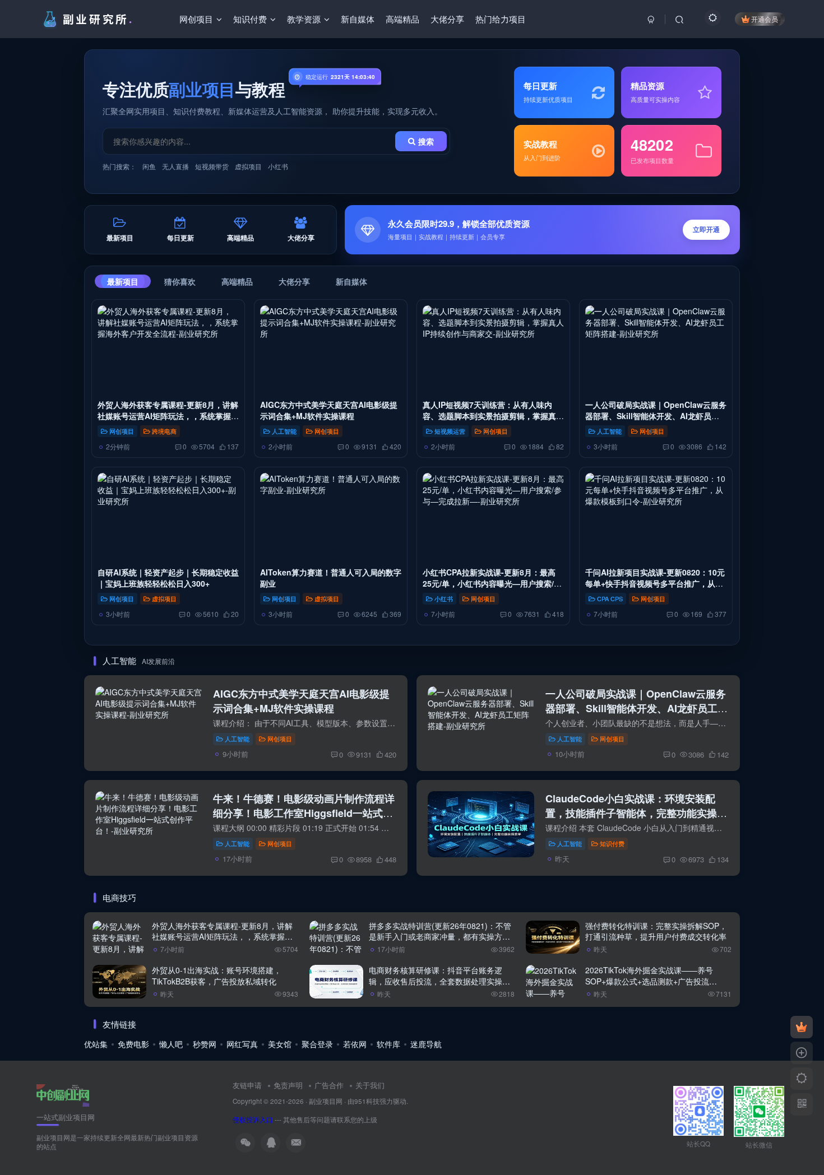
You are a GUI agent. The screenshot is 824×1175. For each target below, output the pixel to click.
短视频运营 (449, 430)
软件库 (388, 1043)
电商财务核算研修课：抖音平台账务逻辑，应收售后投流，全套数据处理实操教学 (439, 980)
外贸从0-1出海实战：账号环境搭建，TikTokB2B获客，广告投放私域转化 (216, 975)
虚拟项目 (248, 166)
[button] (542, 229)
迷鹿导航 (426, 1043)
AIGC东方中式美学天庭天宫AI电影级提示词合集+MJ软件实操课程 (328, 410)
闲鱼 (149, 166)
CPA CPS (610, 598)
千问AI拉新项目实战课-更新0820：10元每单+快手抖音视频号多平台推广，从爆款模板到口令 (655, 583)
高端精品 (237, 281)
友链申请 (247, 1085)
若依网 (355, 1043)
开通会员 (764, 19)
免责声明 (288, 1085)
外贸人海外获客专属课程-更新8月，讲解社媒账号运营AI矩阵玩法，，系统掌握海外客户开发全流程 (168, 416)
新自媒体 (351, 281)
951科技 (366, 1101)
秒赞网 (204, 1043)
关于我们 (370, 1085)
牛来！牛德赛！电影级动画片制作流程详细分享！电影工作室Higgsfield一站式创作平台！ (304, 813)
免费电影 (133, 1043)
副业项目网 (325, 1101)
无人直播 (175, 166)
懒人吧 (171, 1043)
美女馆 (279, 1043)
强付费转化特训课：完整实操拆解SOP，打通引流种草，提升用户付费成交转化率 (656, 931)
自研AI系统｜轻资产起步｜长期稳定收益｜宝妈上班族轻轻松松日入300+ (168, 577)
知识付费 (612, 843)
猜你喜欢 (180, 281)
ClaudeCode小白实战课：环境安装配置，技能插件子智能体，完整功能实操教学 (636, 813)
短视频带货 (212, 166)
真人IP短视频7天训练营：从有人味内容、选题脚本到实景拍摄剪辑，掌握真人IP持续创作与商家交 (493, 416)
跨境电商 (164, 430)
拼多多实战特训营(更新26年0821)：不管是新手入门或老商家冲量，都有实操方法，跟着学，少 (440, 936)
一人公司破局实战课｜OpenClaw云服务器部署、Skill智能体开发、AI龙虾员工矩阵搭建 (655, 416)
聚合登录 (317, 1043)
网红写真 (242, 1043)
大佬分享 (294, 281)
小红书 (278, 166)
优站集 (96, 1043)
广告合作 (329, 1085)
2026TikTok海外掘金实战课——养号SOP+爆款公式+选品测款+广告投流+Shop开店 (649, 980)
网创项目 (121, 430)
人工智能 (284, 430)
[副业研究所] (62, 1094)
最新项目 (122, 281)
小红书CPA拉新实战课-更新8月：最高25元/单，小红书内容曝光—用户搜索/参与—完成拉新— (492, 583)
